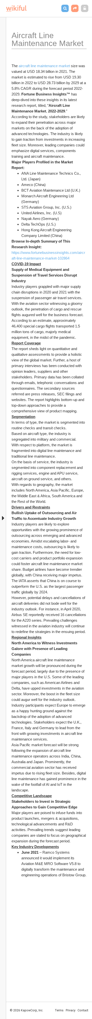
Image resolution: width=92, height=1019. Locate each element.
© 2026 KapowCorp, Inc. (26, 1010)
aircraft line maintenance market (44, 66)
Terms (59, 1010)
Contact (83, 1010)
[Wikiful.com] (16, 8)
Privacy (70, 1010)
